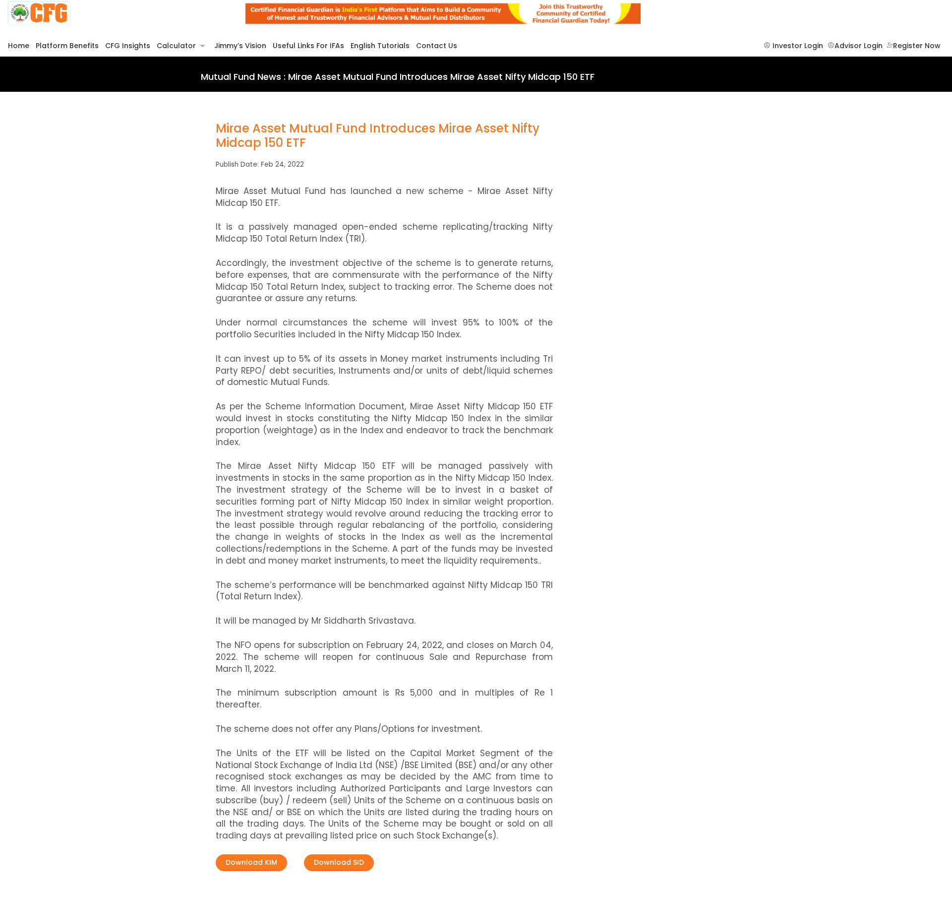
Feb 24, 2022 (282, 164)
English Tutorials (380, 46)
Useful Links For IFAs (308, 46)
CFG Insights (127, 46)
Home (18, 46)
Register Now (917, 46)
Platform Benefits (67, 46)
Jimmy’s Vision (240, 46)
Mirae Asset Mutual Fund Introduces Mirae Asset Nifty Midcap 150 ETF (377, 136)
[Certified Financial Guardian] (119, 13)
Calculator (177, 46)
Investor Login (797, 46)
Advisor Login (858, 46)
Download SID (339, 862)
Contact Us (436, 46)
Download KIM (251, 862)
